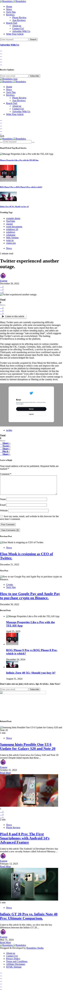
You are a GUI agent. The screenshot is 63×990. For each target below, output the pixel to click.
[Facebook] (1, 50)
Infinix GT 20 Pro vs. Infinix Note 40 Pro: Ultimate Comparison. (28, 916)
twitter (9, 430)
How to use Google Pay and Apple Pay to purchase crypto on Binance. (30, 596)
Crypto (9, 584)
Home (9, 6)
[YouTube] (1, 58)
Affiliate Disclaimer (15, 964)
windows (10, 232)
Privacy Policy (13, 958)
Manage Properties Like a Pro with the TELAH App (19, 160)
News (9, 9)
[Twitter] (1, 61)
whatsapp (10, 235)
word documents (14, 226)
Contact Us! (18, 28)
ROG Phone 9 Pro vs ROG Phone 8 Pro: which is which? (21, 187)
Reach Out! (11, 23)
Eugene (3, 280)
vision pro (11, 243)
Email (3, 505)
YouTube (10, 221)
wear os (10, 240)
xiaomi (9, 224)
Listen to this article (14, 316)
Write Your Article (15, 34)
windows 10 (12, 229)
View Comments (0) (10, 530)
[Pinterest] (1, 63)
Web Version (12, 237)
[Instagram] (1, 55)
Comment (5, 474)
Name (3, 499)
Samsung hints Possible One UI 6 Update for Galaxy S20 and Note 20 (27, 746)
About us (16, 25)
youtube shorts (13, 218)
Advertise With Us (21, 31)
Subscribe (34, 76)
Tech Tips (11, 12)
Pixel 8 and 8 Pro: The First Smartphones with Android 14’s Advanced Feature (24, 838)
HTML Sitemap (13, 967)
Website (4, 510)
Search (33, 39)
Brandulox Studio (35, 948)
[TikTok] (1, 52)
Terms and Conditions (16, 961)
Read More (5, 772)
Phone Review (19, 17)
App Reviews (19, 20)
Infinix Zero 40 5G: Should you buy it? (14, 206)
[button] (2, 136)
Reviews (10, 14)
